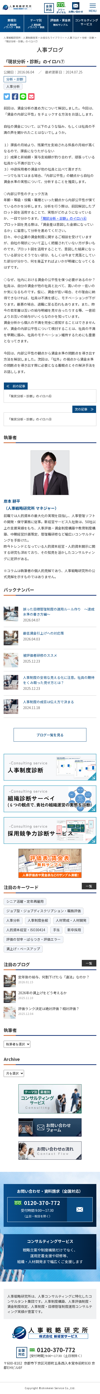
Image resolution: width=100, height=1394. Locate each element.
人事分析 (13, 86)
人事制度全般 (38, 920)
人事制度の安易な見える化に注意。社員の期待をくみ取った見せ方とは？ (58, 680)
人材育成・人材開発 (71, 920)
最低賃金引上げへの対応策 (43, 633)
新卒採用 (74, 929)
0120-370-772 (42, 1202)
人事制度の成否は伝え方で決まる (48, 701)
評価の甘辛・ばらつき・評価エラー (33, 939)
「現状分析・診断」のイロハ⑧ (30, 419)
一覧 (89, 886)
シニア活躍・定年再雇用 (25, 901)
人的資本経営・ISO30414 (25, 929)
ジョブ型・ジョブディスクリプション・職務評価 (43, 910)
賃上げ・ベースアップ (23, 948)
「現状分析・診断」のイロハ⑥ (64, 218)
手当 (56, 929)
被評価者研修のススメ (40, 655)
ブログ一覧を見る (50, 734)
